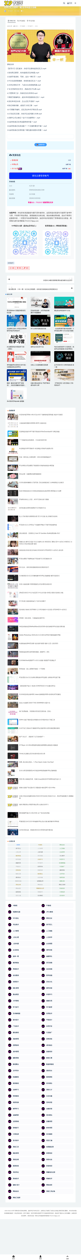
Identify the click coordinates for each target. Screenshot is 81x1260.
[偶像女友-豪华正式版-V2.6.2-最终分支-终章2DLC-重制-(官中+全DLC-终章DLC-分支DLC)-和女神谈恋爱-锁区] (13, 544)
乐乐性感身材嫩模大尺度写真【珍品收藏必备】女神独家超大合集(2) (41, 482)
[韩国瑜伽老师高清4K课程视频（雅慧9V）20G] (13, 655)
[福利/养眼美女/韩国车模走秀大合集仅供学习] (13, 806)
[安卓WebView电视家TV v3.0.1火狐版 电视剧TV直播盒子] (13, 662)
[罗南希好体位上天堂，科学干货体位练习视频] (13, 501)
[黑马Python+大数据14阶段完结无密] (17, 302)
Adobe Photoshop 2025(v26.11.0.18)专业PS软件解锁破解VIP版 (40, 635)
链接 (27, 268)
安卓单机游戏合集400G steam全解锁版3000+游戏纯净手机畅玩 (40, 694)
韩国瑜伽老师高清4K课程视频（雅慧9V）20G (34, 652)
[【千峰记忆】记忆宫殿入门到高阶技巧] (64, 374)
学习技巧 (10, 11)
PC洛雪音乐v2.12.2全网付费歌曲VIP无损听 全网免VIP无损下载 (39, 677)
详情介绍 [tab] (12, 21)
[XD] (5, 11)
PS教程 (40, 844)
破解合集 (62, 881)
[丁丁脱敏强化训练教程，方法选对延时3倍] (13, 443)
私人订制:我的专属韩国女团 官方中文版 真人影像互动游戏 (38, 516)
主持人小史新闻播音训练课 (39, 365)
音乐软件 (62, 895)
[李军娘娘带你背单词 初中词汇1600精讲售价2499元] (17, 356)
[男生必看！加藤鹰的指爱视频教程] (13, 476)
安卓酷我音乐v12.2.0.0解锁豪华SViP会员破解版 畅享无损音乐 (39, 576)
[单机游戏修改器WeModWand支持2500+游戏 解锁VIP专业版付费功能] (13, 629)
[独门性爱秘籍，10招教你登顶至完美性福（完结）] (13, 712)
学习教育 (22, 26)
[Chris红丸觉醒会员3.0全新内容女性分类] (13, 757)
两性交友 (62, 844)
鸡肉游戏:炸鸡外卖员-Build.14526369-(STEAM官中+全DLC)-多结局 (41, 550)
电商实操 (62, 877)
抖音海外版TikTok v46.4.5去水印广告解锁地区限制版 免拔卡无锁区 (41, 414)
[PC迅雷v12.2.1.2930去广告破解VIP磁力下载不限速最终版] (13, 527)
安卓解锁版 (62, 863)
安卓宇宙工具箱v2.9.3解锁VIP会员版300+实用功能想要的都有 (39, 728)
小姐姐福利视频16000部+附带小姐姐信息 (32, 423)
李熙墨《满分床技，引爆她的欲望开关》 (32, 618)
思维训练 (18, 870)
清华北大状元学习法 (37, 347)
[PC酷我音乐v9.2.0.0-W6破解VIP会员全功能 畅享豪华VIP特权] (13, 823)
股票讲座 (18, 892)
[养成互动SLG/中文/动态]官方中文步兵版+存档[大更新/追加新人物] (41, 592)
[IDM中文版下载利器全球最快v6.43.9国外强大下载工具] (13, 722)
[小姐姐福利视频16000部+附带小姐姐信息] (13, 425)
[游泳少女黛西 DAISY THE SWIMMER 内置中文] (13, 705)
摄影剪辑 (62, 870)
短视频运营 (40, 881)
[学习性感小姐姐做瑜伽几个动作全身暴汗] (13, 603)
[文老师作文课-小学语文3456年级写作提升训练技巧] (17, 321)
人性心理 (18, 852)
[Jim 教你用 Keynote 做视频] (17, 397)
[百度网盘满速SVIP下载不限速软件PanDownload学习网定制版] (13, 434)
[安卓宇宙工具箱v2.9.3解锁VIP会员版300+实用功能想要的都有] (13, 731)
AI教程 (18, 844)
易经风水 (18, 877)
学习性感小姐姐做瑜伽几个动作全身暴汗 (32, 601)
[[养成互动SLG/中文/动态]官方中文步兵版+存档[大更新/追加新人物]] (13, 595)
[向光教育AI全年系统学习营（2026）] (17, 339)
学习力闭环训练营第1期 (38, 328)
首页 (16, 26)
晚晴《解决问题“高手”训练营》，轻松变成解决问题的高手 (16, 385)
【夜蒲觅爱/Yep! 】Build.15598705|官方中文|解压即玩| (37, 686)
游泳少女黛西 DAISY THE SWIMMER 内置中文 (34, 703)
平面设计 (18, 866)
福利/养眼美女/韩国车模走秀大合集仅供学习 (34, 804)
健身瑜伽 (18, 855)
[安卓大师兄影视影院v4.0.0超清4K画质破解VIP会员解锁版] (13, 773)
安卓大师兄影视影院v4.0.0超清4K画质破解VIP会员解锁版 (38, 770)
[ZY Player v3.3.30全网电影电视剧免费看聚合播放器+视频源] (13, 747)
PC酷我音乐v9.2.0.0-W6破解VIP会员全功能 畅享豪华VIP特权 (39, 821)
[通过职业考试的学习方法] (64, 303)
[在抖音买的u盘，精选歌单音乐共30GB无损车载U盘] (13, 834)
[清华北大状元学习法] (41, 343)
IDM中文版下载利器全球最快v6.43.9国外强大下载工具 (37, 720)
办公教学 (62, 855)
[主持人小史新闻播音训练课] (41, 360)
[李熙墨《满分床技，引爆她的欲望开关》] (13, 619)
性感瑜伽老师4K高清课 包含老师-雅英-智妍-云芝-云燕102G (38, 643)
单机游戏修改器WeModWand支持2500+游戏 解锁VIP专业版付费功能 (42, 626)
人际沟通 (40, 852)
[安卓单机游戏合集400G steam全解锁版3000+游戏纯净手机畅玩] (13, 697)
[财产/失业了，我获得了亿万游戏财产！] (13, 739)
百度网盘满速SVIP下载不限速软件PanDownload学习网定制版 (39, 431)
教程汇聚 (18, 873)
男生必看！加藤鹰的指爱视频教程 (30, 474)
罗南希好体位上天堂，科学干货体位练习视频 (34, 499)
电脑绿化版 (18, 881)
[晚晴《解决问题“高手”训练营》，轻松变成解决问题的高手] (17, 376)
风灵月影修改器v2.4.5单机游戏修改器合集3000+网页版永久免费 (40, 491)
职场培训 (62, 888)
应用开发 (40, 866)
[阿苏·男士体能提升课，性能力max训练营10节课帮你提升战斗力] (13, 781)
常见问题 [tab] (32, 21)
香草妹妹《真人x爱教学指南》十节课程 (32, 669)
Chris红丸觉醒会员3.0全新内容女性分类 (32, 753)
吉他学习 (40, 859)
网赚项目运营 (40, 888)
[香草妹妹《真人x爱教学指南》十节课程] (13, 671)
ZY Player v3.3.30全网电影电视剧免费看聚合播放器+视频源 (38, 745)
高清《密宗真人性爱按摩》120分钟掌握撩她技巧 (35, 457)
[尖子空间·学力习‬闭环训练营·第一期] (64, 356)
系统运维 (18, 884)
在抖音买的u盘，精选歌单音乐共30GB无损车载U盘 (36, 830)
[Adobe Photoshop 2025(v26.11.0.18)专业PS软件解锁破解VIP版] (13, 637)
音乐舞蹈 (40, 895)
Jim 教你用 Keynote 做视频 (15, 401)
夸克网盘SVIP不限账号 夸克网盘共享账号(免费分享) (36, 448)
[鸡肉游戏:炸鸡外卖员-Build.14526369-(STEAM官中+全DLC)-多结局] (13, 552)
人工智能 (62, 848)
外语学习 (62, 859)
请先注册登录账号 (40, 176)
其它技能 (40, 855)
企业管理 (62, 852)
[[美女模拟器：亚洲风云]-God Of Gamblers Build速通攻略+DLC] (13, 535)
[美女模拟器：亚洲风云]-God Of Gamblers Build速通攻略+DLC (39, 533)
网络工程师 (62, 884)
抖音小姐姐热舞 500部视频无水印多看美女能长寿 (35, 584)
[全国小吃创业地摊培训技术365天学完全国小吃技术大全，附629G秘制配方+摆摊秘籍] (13, 797)
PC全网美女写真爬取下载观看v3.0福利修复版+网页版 (36, 465)
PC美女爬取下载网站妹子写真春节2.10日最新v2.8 (35, 559)
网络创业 (40, 884)
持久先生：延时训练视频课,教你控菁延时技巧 (34, 567)
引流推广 (62, 866)
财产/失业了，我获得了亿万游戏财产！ (32, 737)
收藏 (12, 268)
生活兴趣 (40, 877)
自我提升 (11, 263)
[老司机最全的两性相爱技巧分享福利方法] (13, 509)
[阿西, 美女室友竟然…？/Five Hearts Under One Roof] (13, 764)
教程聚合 (40, 873)
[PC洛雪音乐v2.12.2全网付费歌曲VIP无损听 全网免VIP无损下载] (13, 679)
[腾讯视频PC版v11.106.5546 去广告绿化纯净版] (13, 815)
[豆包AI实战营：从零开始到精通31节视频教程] (41, 302)
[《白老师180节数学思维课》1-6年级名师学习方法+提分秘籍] (64, 323)
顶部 (67, 1258)
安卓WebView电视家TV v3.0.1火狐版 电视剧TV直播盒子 (37, 660)
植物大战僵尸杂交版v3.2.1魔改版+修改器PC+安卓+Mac (37, 787)
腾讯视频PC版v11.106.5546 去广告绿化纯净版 (34, 813)
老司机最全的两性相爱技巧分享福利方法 (32, 508)
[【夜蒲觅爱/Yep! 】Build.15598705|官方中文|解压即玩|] (13, 687)
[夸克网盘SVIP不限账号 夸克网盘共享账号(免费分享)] (13, 452)
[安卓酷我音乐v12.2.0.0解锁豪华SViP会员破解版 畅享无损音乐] (13, 580)
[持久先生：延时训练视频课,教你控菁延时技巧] (13, 569)
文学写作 (62, 873)
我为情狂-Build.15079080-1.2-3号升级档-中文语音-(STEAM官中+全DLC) (43, 609)
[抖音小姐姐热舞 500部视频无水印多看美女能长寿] (13, 586)
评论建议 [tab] (22, 21)
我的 (40, 1258)
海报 (19, 268)
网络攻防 (18, 888)
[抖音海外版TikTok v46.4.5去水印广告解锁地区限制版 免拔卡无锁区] (13, 418)
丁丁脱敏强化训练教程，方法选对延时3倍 (33, 440)
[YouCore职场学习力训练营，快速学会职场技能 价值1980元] (64, 338)
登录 (70, 3)
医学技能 (18, 859)
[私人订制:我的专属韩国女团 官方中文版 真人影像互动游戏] (13, 518)
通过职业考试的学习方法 (62, 310)
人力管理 (40, 848)
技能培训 (40, 870)
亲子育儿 (18, 848)
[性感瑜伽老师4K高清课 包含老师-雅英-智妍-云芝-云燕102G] (13, 645)
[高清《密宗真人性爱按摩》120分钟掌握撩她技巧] (13, 459)
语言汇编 (18, 895)
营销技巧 (40, 892)
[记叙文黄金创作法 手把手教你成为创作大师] (41, 379)
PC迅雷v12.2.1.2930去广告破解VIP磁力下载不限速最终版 (38, 525)
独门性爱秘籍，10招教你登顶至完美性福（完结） (35, 711)
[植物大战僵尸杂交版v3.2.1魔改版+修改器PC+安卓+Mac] (13, 790)
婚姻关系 (18, 863)
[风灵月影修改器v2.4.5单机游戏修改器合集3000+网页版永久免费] (13, 493)
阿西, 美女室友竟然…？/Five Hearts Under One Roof (36, 762)
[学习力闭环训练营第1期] (41, 322)
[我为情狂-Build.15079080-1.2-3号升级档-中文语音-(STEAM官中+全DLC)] (13, 612)
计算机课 (62, 892)
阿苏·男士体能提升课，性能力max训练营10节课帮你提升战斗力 (40, 779)
